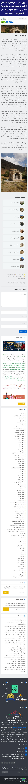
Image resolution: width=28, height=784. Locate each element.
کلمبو (11, 628)
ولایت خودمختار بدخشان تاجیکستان (15, 529)
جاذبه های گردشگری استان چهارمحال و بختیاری (15, 630)
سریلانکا (22, 424)
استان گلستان (21, 484)
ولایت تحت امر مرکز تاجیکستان (17, 525)
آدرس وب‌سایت (23, 323)
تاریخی (16, 276)
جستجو (5, 592)
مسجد (11, 653)
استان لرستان (21, 488)
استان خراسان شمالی (19, 459)
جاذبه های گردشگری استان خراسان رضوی (16, 663)
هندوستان (22, 556)
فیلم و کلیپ (21, 575)
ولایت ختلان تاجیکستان (18, 527)
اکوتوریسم (23, 643)
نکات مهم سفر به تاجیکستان (17, 535)
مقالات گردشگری (20, 562)
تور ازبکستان (16, 653)
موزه (7, 643)
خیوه (23, 544)
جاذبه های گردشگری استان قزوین (18, 665)
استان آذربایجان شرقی (19, 436)
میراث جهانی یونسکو (19, 500)
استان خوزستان (20, 461)
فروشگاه (6, 693)
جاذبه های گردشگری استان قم (18, 645)
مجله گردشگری (5, 696)
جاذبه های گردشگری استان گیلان (11, 669)
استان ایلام (21, 447)
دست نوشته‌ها (21, 566)
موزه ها (5, 641)
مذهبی (9, 647)
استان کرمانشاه (20, 480)
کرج (19, 278)
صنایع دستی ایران (20, 513)
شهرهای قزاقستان (21, 632)
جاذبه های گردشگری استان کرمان (14, 641)
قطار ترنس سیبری (20, 430)
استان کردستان (20, 476)
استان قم (22, 474)
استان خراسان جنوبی (19, 455)
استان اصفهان (21, 443)
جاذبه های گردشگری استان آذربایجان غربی (16, 638)
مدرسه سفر (21, 569)
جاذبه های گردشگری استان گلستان (17, 620)
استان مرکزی (21, 492)
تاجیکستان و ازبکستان (19, 416)
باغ (24, 671)
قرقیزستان (22, 550)
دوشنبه (23, 628)
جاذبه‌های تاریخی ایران (18, 507)
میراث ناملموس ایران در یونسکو (16, 502)
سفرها (7, 691)
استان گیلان (21, 486)
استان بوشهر (21, 449)
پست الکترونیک (23, 316)
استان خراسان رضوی (19, 457)
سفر (12, 655)
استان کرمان (21, 478)
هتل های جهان (22, 669)
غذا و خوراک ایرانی (19, 515)
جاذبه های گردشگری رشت (19, 622)
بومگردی (14, 647)
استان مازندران (20, 490)
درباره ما (6, 701)
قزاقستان (22, 548)
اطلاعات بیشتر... (8, 13)
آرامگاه (19, 636)
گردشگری (8, 655)
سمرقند (22, 540)
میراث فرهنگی (14, 632)
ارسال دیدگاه (23, 331)
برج (22, 276)
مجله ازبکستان (20, 546)
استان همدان (21, 496)
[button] (12, 22)
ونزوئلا (22, 414)
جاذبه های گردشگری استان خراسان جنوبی (16, 651)
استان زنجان (21, 463)
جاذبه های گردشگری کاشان (19, 655)
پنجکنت (21, 671)
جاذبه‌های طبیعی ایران (19, 509)
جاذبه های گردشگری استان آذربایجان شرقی (14, 667)
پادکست (22, 573)
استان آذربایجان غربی (19, 438)
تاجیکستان (21, 418)
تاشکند (22, 538)
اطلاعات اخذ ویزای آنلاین (18, 571)
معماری (4, 638)
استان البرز (21, 445)
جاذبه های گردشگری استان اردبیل (18, 649)
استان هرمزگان (20, 494)
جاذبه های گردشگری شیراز (14, 643)
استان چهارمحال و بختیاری (18, 453)
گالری (7, 698)
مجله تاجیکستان (20, 519)
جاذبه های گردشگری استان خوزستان (17, 659)
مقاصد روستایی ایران (19, 505)
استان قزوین (21, 472)
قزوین (11, 622)
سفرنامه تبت (7, 657)
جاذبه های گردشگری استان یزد (18, 661)
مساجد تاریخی (8, 634)
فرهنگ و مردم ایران (19, 511)
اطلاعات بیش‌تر (21, 403)
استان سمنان (21, 465)
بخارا (8, 622)
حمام (10, 645)
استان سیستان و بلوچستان (18, 467)
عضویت (5, 609)
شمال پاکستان (21, 422)
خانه (7, 688)
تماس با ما (6, 703)
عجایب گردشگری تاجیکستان (17, 521)
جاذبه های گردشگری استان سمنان (18, 657)
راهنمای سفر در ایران (19, 517)
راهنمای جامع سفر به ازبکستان (18, 634)
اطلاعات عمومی (20, 558)
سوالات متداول (20, 434)
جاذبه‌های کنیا (21, 560)
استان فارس (21, 469)
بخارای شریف (21, 542)
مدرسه (23, 641)
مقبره (19, 276)
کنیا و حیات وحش (20, 426)
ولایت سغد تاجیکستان (19, 523)
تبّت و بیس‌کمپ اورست (18, 428)
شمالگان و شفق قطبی (19, 432)
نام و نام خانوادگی (23, 309)
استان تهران (21, 451)
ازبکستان (22, 420)
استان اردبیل (21, 440)
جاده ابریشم (15, 628)
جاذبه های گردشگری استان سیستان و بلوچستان (15, 626)
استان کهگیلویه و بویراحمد (18, 482)
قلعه (20, 628)
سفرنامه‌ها (22, 564)
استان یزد (22, 498)
